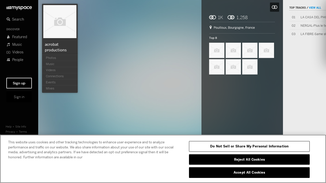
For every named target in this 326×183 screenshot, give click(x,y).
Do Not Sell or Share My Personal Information (249, 146)
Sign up (19, 83)
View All (315, 7)
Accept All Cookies (249, 172)
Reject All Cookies (249, 159)
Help (9, 126)
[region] (163, 159)
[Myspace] (19, 7)
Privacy (10, 131)
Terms (23, 131)
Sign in (19, 97)
